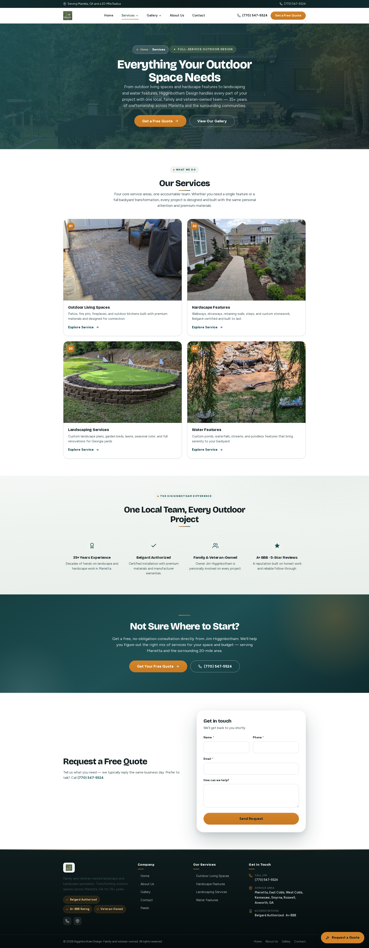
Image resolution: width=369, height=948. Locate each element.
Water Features (207, 900)
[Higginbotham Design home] (67, 15)
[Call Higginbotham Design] (67, 921)
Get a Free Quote (288, 15)
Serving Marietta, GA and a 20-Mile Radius (94, 3)
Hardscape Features (210, 884)
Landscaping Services (211, 892)
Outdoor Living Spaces (212, 876)
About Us (177, 15)
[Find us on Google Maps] (77, 921)
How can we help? (216, 780)
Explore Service (81, 327)
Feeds (145, 908)
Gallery (152, 15)
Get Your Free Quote (155, 666)
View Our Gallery (212, 121)
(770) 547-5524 (295, 3)
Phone (258, 737)
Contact (198, 15)
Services (128, 15)
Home (108, 15)
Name (209, 737)
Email (208, 758)
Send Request (251, 818)
